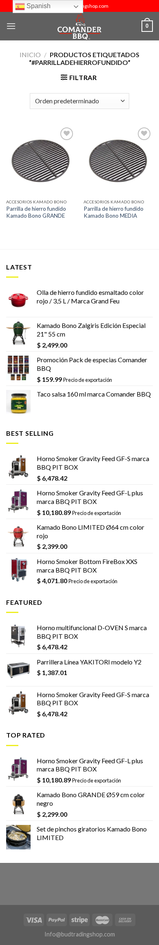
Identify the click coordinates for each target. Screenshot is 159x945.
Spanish (38, 5)
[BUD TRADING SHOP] (79, 26)
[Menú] (11, 26)
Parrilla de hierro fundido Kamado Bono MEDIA (114, 212)
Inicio (30, 54)
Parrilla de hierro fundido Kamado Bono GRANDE (36, 212)
